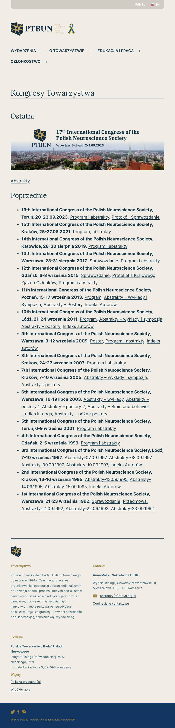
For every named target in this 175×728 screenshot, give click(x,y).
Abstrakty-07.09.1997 (85, 457)
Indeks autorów (78, 326)
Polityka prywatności (26, 681)
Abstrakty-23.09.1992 (132, 508)
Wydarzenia (23, 50)
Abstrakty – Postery (63, 304)
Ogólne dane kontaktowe (111, 603)
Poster (96, 341)
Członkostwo (26, 61)
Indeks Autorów (101, 304)
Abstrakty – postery (40, 326)
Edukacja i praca (116, 50)
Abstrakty (20, 180)
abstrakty (101, 231)
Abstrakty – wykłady (103, 399)
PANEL (140, 4)
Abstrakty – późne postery (80, 413)
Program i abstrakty (89, 217)
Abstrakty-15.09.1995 (66, 486)
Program (81, 231)
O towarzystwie (66, 50)
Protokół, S (123, 217)
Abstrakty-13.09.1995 (106, 479)
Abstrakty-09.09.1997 (42, 464)
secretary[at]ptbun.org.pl (118, 595)
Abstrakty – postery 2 (63, 406)
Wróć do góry (21, 689)
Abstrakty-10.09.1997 (87, 464)
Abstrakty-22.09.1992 (87, 508)
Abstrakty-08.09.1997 (130, 457)
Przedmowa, (135, 501)
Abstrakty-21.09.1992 (42, 508)
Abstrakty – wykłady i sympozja (130, 319)
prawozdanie (147, 217)
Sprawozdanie (104, 260)
